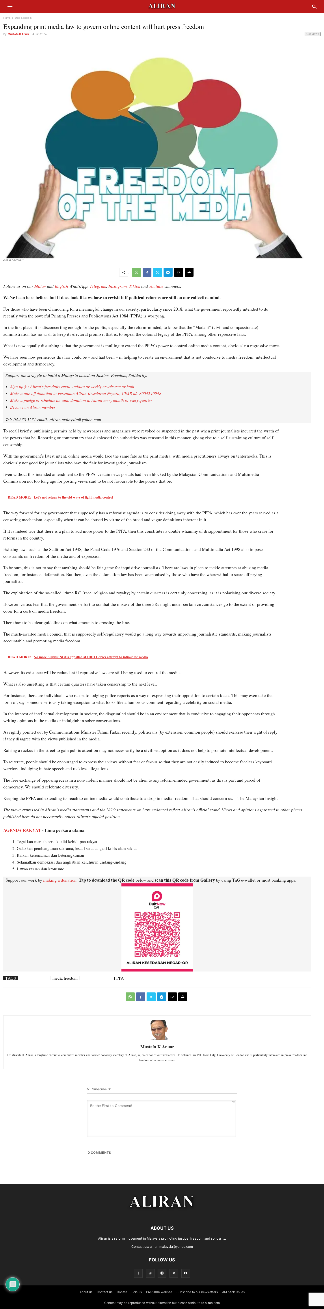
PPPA (119, 978)
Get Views (312, 33)
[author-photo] (157, 1039)
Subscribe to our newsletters (197, 1292)
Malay (40, 286)
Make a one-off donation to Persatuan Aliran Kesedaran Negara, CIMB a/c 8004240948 (85, 393)
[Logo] (162, 1215)
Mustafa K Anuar (18, 34)
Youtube (156, 286)
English (61, 286)
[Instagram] (150, 1273)
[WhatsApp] (136, 272)
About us (86, 1292)
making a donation (59, 880)
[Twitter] (157, 272)
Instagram (117, 286)
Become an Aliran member (32, 407)
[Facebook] (147, 272)
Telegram (98, 286)
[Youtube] (185, 1273)
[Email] (178, 272)
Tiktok (134, 286)
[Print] (189, 272)
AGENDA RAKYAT (22, 830)
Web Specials (23, 17)
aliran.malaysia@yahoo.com (171, 1246)
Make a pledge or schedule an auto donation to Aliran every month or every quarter (81, 400)
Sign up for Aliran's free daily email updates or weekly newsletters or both (72, 386)
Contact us (104, 1292)
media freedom (65, 978)
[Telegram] (168, 272)
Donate (122, 1292)
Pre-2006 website (159, 1292)
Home (7, 17)
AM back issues (233, 1292)
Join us (137, 1292)
